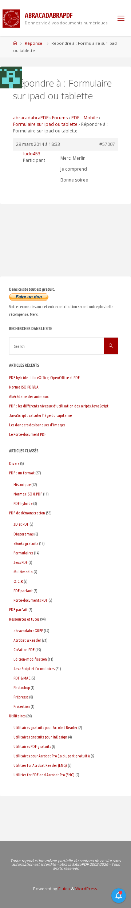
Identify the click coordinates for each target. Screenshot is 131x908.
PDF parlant (23, 590)
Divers (14, 463)
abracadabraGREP (28, 630)
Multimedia (23, 571)
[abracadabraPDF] (11, 18)
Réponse (33, 43)
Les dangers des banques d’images (37, 424)
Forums (60, 118)
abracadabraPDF (30, 118)
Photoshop (21, 687)
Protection (21, 706)
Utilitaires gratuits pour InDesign (40, 736)
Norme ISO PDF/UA (24, 387)
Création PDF (24, 649)
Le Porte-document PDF (27, 434)
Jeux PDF (20, 562)
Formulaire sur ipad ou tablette (45, 124)
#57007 (107, 144)
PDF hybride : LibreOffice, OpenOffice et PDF (44, 377)
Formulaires (23, 552)
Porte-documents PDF (30, 600)
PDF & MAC (22, 678)
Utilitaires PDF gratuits (32, 746)
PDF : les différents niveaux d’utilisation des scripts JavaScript (58, 405)
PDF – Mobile (84, 118)
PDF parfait (18, 609)
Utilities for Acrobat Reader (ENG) (40, 765)
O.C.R (18, 581)
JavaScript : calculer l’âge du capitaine (40, 415)
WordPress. (86, 888)
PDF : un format (22, 472)
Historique (22, 484)
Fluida (63, 888)
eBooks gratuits (25, 543)
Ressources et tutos (24, 619)
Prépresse (20, 696)
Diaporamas (23, 533)
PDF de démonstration (27, 512)
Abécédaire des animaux (28, 396)
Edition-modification (30, 659)
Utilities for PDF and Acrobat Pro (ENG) (44, 774)
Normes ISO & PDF (27, 493)
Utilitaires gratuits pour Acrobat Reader (45, 727)
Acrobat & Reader (27, 640)
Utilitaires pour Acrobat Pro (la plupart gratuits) (51, 755)
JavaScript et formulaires (34, 668)
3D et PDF (21, 524)
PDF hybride (22, 503)
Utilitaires (17, 715)
